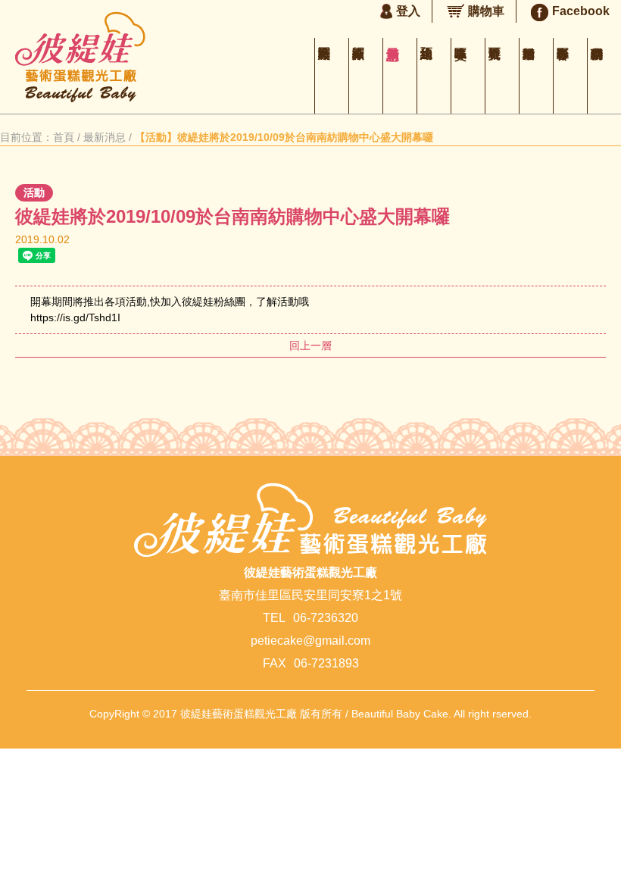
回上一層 (310, 345)
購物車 (486, 11)
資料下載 (502, 76)
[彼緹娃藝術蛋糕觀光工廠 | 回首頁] (80, 98)
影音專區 (570, 76)
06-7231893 (326, 663)
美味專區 (468, 76)
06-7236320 (325, 617)
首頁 (63, 137)
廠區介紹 (365, 76)
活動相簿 (536, 76)
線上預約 (434, 76)
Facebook (581, 11)
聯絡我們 (604, 76)
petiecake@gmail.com (310, 640)
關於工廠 (331, 76)
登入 (408, 11)
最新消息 (400, 76)
